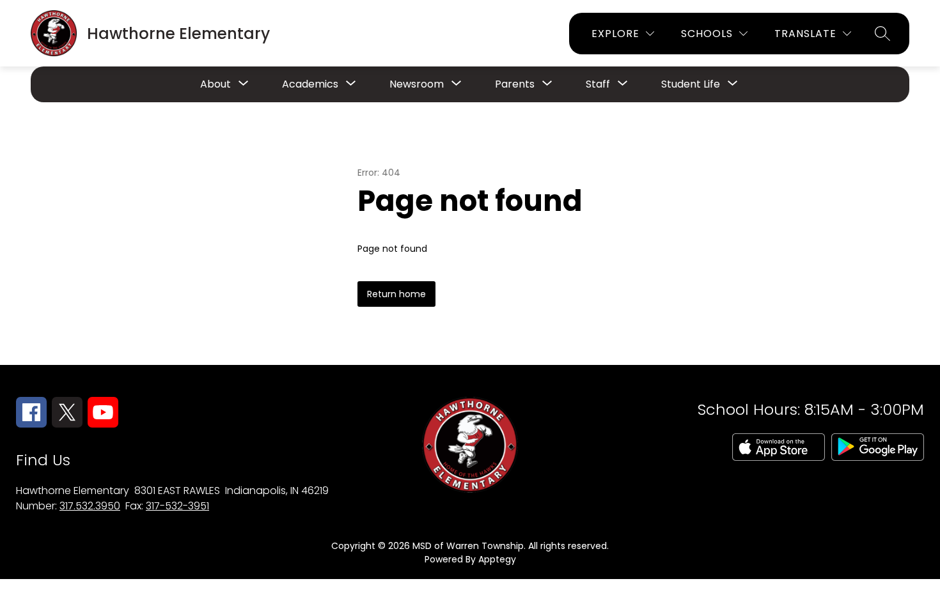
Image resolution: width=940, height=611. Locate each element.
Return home (396, 294)
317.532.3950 (89, 506)
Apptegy (497, 559)
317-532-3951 (177, 506)
